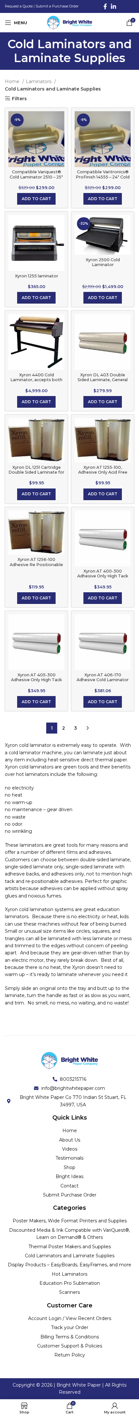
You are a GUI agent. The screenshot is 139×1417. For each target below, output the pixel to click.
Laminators (39, 81)
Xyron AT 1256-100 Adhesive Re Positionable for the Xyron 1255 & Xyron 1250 (36, 566)
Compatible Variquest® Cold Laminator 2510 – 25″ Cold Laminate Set (36, 176)
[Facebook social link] (105, 6)
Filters (19, 98)
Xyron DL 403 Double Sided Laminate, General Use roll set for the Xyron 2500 (102, 382)
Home (13, 81)
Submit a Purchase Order (57, 6)
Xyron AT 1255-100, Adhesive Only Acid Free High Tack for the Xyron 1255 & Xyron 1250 (102, 474)
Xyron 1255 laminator (36, 276)
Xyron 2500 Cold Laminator (103, 262)
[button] (36, 199)
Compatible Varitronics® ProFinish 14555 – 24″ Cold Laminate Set (103, 176)
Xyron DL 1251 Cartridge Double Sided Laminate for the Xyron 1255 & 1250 (36, 472)
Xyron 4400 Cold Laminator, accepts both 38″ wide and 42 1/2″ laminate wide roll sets (36, 382)
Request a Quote (19, 6)
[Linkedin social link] (113, 6)
